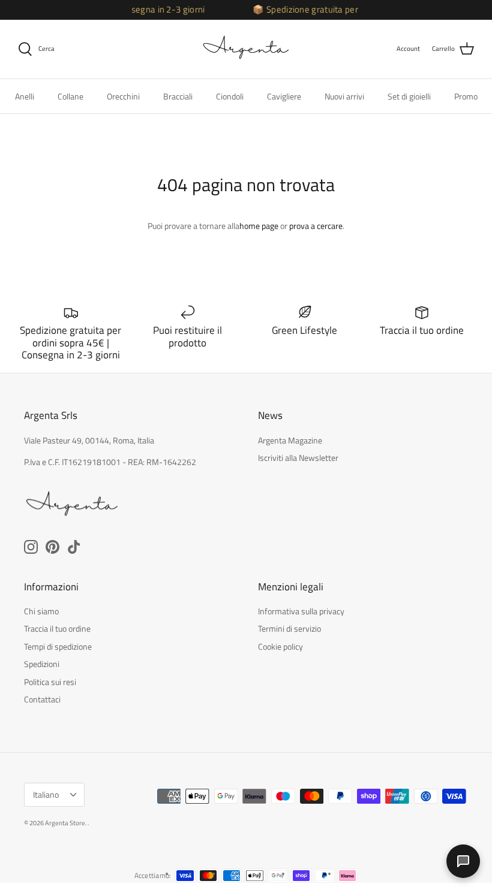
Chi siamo (41, 611)
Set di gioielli (409, 96)
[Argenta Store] (246, 49)
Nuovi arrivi (344, 96)
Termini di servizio (289, 628)
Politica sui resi (50, 681)
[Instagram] (31, 547)
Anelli (24, 96)
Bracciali (178, 96)
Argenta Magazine (290, 440)
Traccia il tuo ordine (57, 628)
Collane (70, 96)
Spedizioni (41, 663)
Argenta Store (65, 823)
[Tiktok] (74, 547)
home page (258, 225)
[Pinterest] (52, 547)
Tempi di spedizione (58, 646)
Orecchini (123, 96)
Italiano (46, 794)
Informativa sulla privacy (301, 611)
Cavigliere (284, 96)
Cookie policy (280, 646)
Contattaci (42, 699)
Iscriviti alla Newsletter (298, 457)
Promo (466, 96)
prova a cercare (316, 225)
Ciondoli (230, 96)
